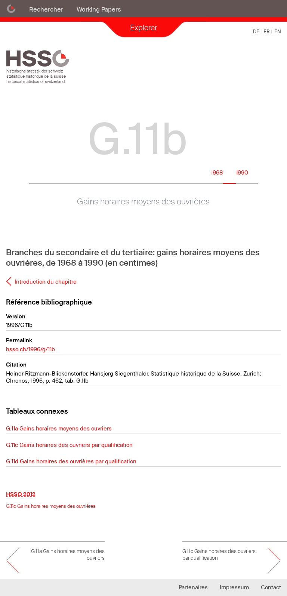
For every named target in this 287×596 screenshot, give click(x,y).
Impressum (234, 587)
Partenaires (193, 587)
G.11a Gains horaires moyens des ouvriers (59, 428)
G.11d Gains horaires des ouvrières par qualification (71, 461)
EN (277, 31)
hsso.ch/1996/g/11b (30, 349)
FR (267, 31)
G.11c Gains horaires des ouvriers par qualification (69, 444)
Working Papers (99, 9)
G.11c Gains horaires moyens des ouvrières (51, 506)
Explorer (143, 27)
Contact (271, 587)
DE (256, 31)
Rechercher (46, 9)
